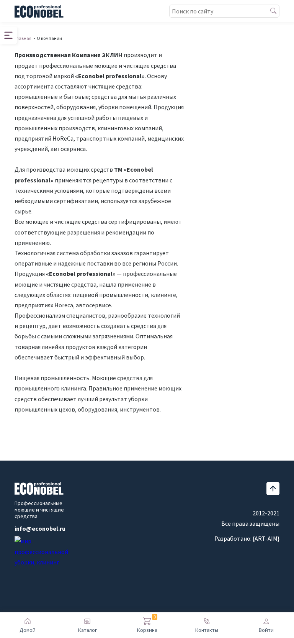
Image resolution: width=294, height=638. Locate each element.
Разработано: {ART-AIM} (246, 538)
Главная (23, 38)
